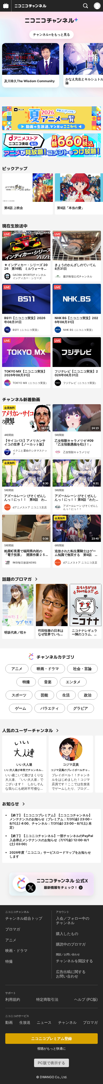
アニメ (16, 668)
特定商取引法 (47, 999)
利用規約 (12, 999)
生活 (66, 695)
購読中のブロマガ (71, 944)
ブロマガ (12, 929)
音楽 (48, 682)
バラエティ (49, 708)
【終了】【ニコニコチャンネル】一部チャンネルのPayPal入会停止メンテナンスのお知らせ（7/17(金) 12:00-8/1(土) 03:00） (51, 840)
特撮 (26, 682)
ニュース (44, 1022)
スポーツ (19, 695)
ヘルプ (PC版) (86, 999)
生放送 (24, 1022)
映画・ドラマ (48, 668)
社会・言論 (82, 668)
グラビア (80, 708)
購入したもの (67, 933)
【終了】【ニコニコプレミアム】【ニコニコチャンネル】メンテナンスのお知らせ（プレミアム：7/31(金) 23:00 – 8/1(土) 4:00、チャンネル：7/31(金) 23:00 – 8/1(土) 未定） (51, 821)
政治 (87, 695)
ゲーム (20, 708)
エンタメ (73, 682)
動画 (9, 1022)
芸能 (44, 695)
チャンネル (67, 1022)
